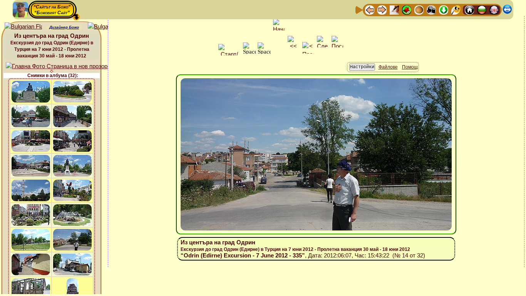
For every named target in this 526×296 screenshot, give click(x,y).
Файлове (388, 67)
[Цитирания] (406, 9)
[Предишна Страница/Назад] (369, 9)
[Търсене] (456, 9)
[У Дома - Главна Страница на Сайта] (469, 9)
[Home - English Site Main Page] (494, 9)
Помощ (410, 67)
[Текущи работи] (419, 9)
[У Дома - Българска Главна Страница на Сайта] (481, 9)
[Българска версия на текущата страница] (106, 26)
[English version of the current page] (23, 26)
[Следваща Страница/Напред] (382, 9)
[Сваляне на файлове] (443, 9)
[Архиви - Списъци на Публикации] (394, 9)
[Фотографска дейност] (431, 9)
